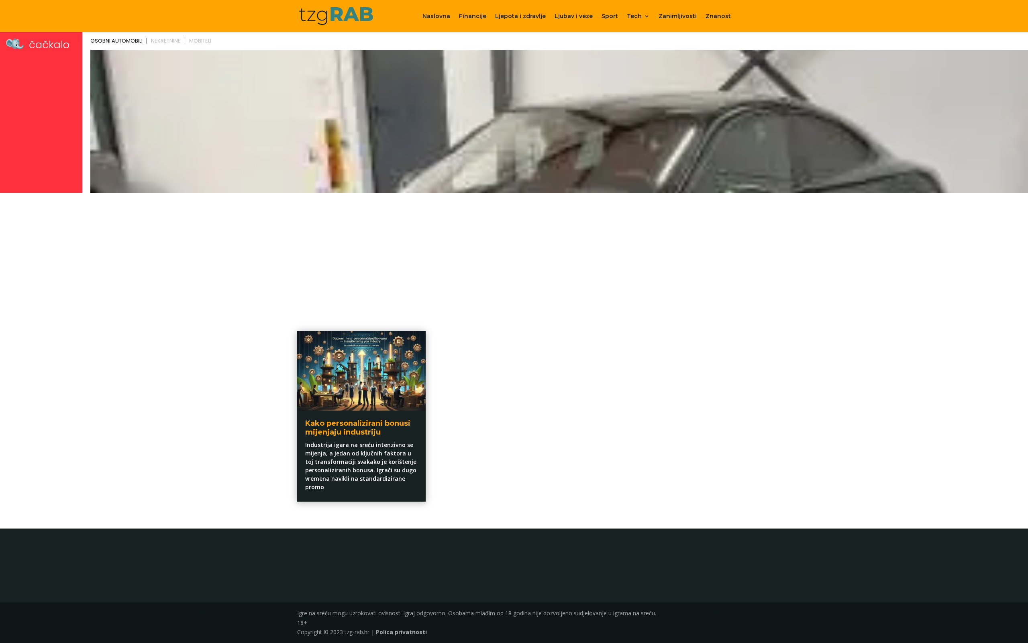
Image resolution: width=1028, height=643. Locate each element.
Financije (472, 16)
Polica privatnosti (401, 632)
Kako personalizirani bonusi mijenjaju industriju (357, 428)
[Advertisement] (514, 256)
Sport (610, 16)
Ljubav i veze (574, 16)
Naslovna (436, 16)
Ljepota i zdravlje (520, 16)
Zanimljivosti (678, 16)
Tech (634, 16)
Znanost (718, 16)
